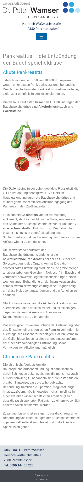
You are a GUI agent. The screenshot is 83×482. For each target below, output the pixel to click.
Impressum (41, 479)
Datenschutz (41, 475)
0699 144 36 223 (43, 16)
